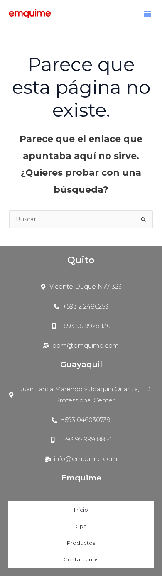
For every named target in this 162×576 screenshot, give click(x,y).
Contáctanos (81, 559)
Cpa (81, 526)
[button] (147, 13)
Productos (81, 542)
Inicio (81, 509)
